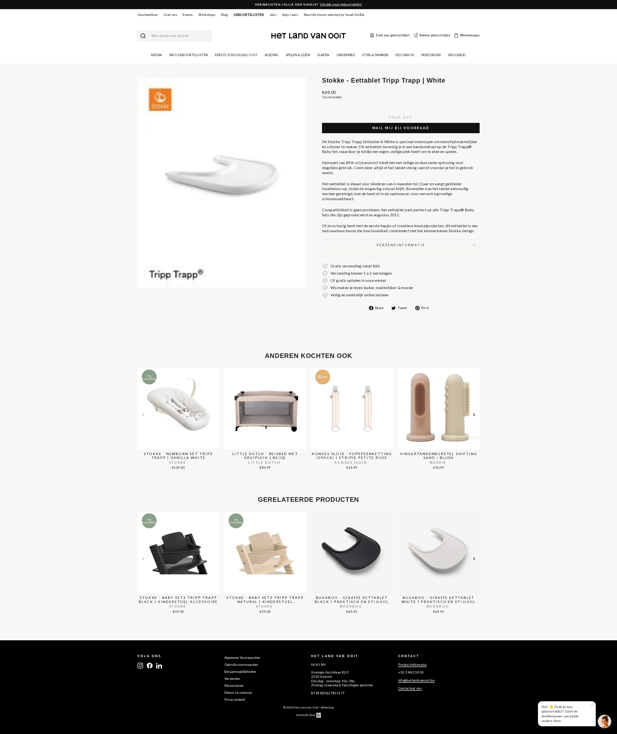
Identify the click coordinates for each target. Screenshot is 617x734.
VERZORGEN (431, 55)
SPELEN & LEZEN (298, 55)
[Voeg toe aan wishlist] (138, 366)
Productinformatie (412, 665)
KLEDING (272, 55)
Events (188, 15)
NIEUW (156, 55)
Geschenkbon (147, 15)
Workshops (207, 15)
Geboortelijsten (249, 15)
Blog (224, 15)
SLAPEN (323, 55)
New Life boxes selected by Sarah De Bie (334, 15)
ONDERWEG (345, 55)
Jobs (273, 15)
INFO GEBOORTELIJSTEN (188, 55)
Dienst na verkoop (238, 692)
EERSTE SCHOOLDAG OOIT (236, 55)
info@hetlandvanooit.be (416, 680)
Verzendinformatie (400, 245)
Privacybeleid (234, 699)
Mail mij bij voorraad (400, 128)
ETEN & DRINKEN (375, 55)
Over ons (170, 15)
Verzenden (232, 679)
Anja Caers (290, 15)
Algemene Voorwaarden (242, 658)
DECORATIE (405, 55)
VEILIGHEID (457, 55)
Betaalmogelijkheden (240, 672)
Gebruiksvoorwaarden (241, 665)
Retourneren (234, 686)
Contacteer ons (410, 688)
